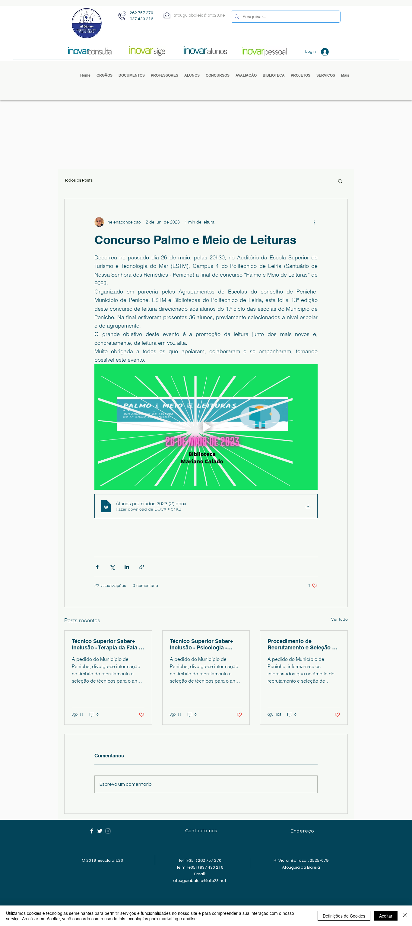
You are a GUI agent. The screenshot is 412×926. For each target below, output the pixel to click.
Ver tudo (339, 619)
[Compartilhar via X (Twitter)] (112, 567)
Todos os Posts (78, 180)
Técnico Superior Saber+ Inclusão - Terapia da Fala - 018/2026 (106, 644)
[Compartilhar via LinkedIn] (127, 567)
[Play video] (206, 427)
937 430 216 (141, 19)
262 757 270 (141, 13)
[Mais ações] (314, 222)
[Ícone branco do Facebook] (91, 831)
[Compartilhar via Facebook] (97, 567)
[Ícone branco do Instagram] (108, 831)
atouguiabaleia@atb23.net (199, 881)
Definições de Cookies (344, 916)
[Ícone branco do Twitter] (100, 831)
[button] (104, 75)
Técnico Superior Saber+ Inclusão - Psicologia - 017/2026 (201, 644)
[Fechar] (404, 915)
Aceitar (385, 916)
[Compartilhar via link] (141, 567)
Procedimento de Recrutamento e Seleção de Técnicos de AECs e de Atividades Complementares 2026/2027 (303, 644)
